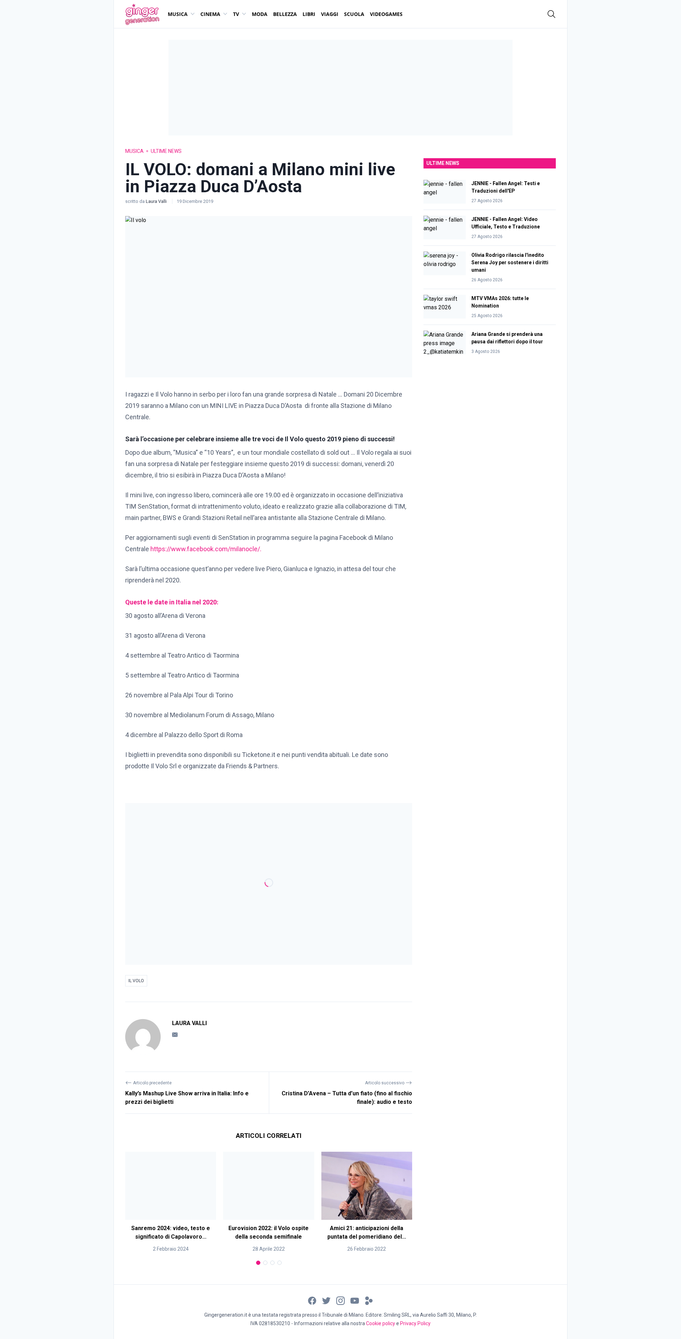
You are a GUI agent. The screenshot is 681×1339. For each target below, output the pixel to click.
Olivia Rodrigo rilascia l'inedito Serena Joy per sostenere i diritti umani (509, 262)
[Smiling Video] (369, 1300)
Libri (309, 14)
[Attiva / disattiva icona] (551, 14)
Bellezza (285, 14)
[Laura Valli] (143, 1037)
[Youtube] (354, 1300)
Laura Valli (157, 201)
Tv (236, 14)
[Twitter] (326, 1300)
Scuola (354, 14)
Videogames (386, 14)
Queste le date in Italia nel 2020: (171, 602)
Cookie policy (380, 1323)
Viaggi (329, 14)
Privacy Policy (415, 1323)
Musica (178, 14)
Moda (259, 14)
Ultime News (166, 151)
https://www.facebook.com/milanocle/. (205, 549)
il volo (136, 980)
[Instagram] (340, 1300)
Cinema (210, 14)
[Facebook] (312, 1300)
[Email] (175, 1034)
